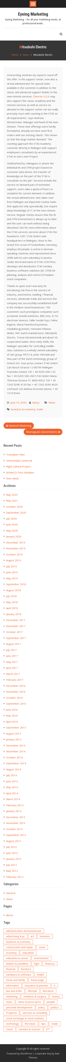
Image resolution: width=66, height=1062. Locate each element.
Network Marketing (20, 425)
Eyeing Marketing (33, 14)
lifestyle (32, 991)
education (28, 952)
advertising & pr (15, 936)
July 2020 (11, 518)
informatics (12, 985)
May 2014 (12, 787)
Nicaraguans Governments (41, 431)
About (9, 915)
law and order (14, 991)
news (9, 1001)
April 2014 (12, 793)
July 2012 (11, 865)
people (51, 1001)
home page (37, 980)
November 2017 (15, 626)
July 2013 (11, 847)
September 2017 (16, 638)
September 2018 (16, 584)
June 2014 (12, 781)
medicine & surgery (35, 996)
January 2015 (13, 739)
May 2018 (12, 602)
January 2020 (13, 536)
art (32, 936)
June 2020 (12, 524)
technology (12, 1023)
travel (9, 1029)
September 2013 (16, 835)
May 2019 (12, 578)
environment (41, 958)
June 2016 (12, 709)
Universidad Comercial (19, 460)
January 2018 (13, 614)
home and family (15, 980)
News (52, 402)
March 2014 (13, 799)
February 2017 (14, 679)
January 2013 (13, 858)
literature (48, 991)
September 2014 (16, 763)
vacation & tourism (29, 1029)
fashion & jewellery (17, 963)
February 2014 (14, 805)
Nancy (35, 402)
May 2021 (12, 500)
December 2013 (15, 817)
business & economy (23, 409)
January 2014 (13, 811)
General (10, 893)
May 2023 (12, 494)
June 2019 (12, 572)
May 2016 (12, 715)
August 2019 (13, 560)
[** (48, 1029)
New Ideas (12, 478)
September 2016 (16, 703)
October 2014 (14, 757)
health (40, 974)
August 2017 (13, 644)
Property (11, 1012)
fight (36, 963)
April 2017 (12, 667)
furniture (26, 969)
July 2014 (11, 775)
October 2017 (14, 632)
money (56, 996)
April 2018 (12, 608)
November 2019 (15, 548)
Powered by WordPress (19, 1053)
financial (10, 969)
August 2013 (13, 841)
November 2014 (15, 751)
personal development (19, 1007)
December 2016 (15, 685)
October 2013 (14, 829)
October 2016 (14, 697)
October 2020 (14, 506)
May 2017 (12, 662)
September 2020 (16, 512)
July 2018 (11, 596)
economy (11, 952)
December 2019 (15, 542)
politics (55, 1007)
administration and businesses (23, 930)
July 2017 (11, 650)
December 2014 (15, 745)
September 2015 (16, 727)
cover (42, 947)
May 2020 (12, 530)
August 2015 (13, 733)
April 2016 (12, 721)
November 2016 (15, 691)
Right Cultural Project (18, 466)
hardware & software (18, 974)
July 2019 (11, 566)
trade (40, 409)
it (54, 985)
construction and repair (19, 947)
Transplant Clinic (15, 454)
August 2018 (13, 590)
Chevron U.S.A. (41, 96)
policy (41, 1007)
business (45, 936)
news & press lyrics (29, 1001)
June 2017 (12, 655)
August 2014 (13, 769)
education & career (17, 958)
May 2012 (12, 870)
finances (50, 963)
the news (30, 1023)
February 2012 (14, 876)
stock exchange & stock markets (25, 1018)
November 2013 (15, 823)
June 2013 (12, 853)
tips (43, 1023)
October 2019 (14, 554)
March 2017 (13, 673)
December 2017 (15, 620)
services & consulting (35, 1012)
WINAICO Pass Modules (20, 472)
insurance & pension (36, 985)
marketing (12, 996)
